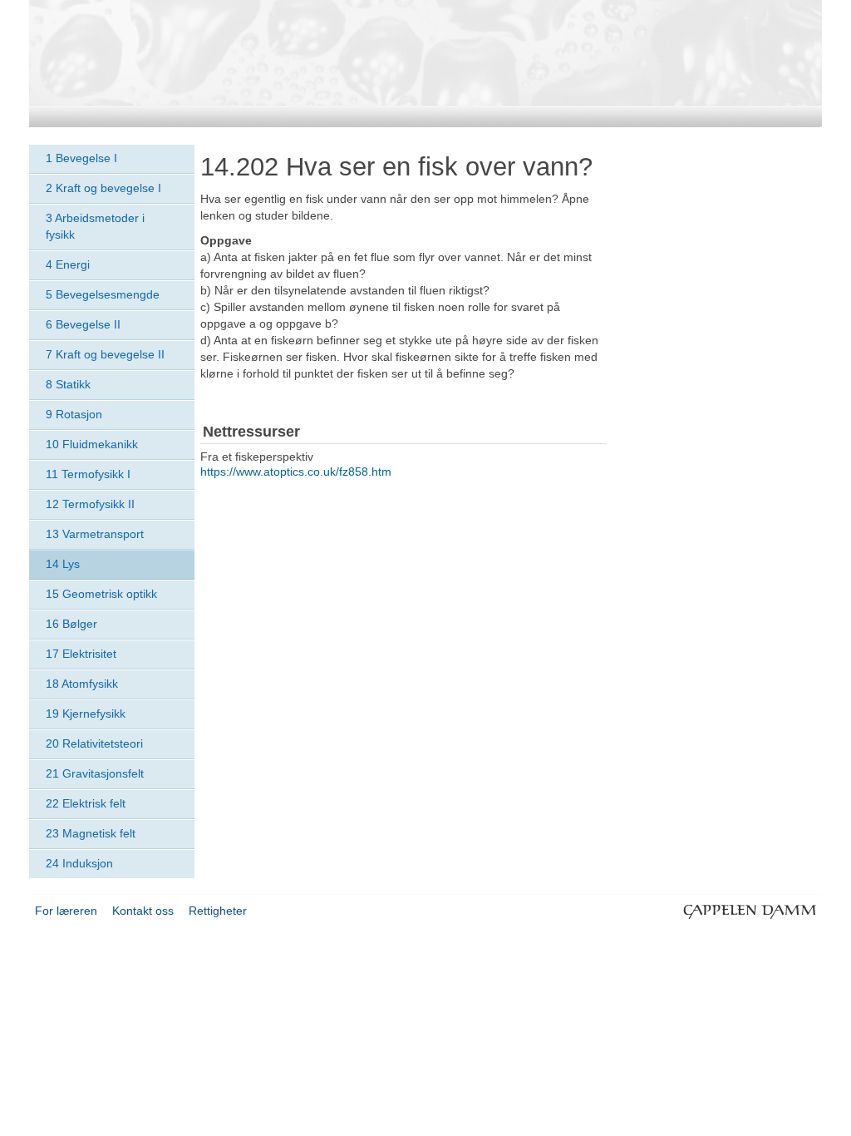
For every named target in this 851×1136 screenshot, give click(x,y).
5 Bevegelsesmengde (103, 294)
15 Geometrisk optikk (101, 593)
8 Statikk (68, 384)
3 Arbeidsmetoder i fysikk (95, 226)
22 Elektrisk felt (85, 803)
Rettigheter (218, 910)
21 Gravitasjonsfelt (95, 773)
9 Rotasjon (74, 414)
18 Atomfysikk (82, 683)
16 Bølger (71, 623)
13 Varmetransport (95, 534)
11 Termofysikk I (88, 474)
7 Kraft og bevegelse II (105, 354)
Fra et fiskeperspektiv (256, 456)
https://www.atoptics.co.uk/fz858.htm (295, 471)
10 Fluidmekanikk (92, 444)
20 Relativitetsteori (94, 743)
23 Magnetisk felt (90, 833)
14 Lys (63, 563)
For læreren (66, 910)
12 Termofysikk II (90, 504)
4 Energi (68, 264)
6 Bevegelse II (83, 324)
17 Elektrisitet (81, 653)
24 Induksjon (79, 863)
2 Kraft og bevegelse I (103, 188)
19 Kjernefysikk (85, 713)
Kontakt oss (143, 910)
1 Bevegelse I (81, 158)
